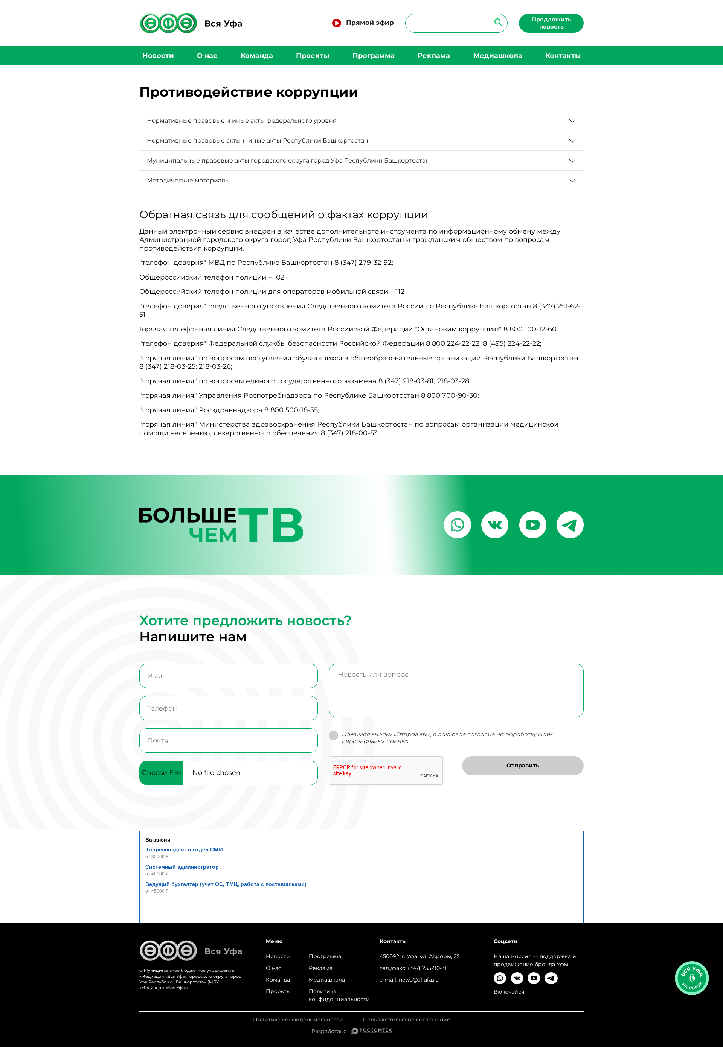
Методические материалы (188, 180)
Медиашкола (497, 56)
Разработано (331, 1031)
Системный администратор (182, 867)
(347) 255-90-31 (427, 968)
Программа (373, 56)
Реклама (434, 56)
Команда (257, 56)
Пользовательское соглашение (406, 1020)
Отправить (522, 765)
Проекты (312, 56)
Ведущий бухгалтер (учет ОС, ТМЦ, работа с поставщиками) (226, 884)
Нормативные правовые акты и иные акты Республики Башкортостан (257, 140)
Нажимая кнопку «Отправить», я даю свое (447, 738)
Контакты (563, 56)
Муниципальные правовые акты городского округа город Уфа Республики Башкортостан (288, 160)
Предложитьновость (551, 23)
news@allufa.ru (419, 979)
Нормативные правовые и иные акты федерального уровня (242, 120)
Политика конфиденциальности (339, 995)
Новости (158, 56)
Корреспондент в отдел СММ (184, 849)
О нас (207, 56)
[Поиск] (496, 22)
